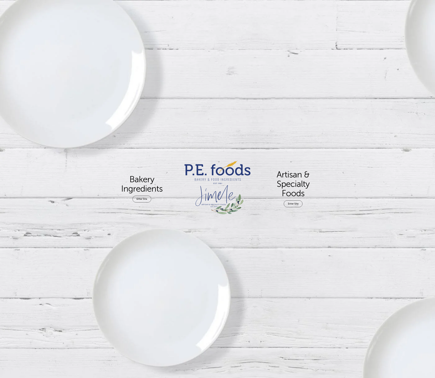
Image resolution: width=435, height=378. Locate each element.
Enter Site (141, 199)
